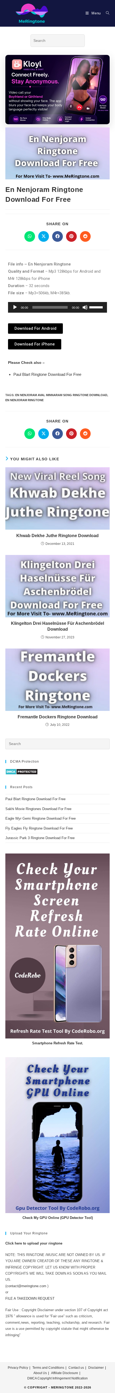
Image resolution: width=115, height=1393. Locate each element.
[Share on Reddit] (85, 236)
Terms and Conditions (48, 1368)
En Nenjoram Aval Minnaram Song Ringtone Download (61, 395)
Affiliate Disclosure (64, 1373)
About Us (40, 1373)
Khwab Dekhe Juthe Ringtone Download (57, 535)
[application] (57, 307)
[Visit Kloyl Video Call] (57, 89)
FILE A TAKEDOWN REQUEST (30, 1299)
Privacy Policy (18, 1368)
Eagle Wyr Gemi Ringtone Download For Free (40, 818)
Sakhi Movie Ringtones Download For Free (38, 809)
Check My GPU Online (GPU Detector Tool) (57, 1218)
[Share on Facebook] (57, 236)
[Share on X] (43, 236)
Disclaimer (96, 1368)
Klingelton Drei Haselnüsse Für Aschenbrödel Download (57, 626)
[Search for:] (106, 13)
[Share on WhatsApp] (29, 236)
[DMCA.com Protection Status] (21, 772)
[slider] (96, 307)
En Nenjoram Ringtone (24, 400)
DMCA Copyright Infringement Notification (57, 1378)
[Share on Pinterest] (71, 236)
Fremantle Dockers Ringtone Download (58, 717)
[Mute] (85, 307)
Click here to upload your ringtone (33, 1243)
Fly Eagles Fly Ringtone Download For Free (39, 828)
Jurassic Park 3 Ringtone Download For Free (40, 838)
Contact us (76, 1368)
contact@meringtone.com (26, 1286)
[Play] (15, 307)
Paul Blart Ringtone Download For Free (47, 374)
